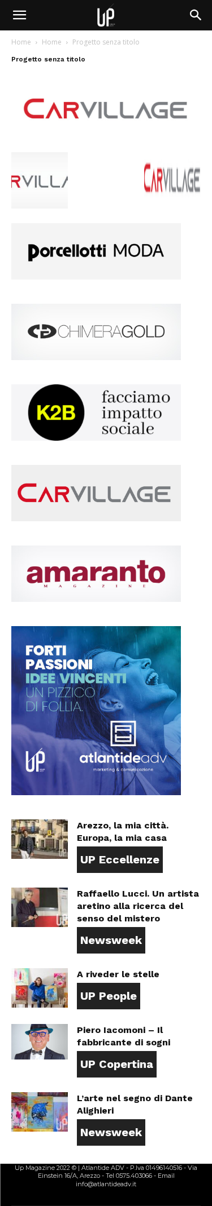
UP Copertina (116, 1064)
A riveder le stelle (118, 974)
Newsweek (111, 940)
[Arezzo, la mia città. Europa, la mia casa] (39, 839)
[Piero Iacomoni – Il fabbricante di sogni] (39, 1041)
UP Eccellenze (119, 859)
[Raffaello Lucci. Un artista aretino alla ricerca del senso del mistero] (39, 907)
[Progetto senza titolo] (106, 140)
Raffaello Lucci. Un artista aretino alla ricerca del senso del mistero (138, 906)
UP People (108, 996)
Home (21, 42)
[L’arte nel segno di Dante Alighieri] (39, 1112)
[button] (19, 15)
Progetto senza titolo (48, 59)
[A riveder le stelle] (39, 988)
